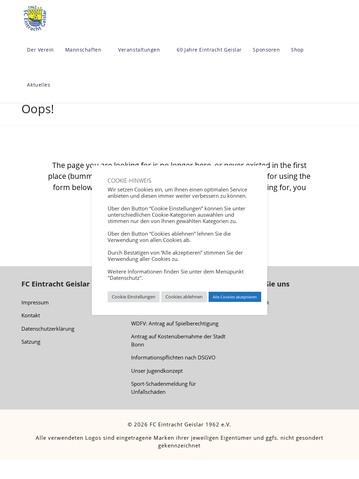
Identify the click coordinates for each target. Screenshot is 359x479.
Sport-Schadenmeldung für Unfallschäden (163, 387)
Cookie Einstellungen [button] (133, 297)
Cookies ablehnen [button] (184, 297)
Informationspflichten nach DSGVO (173, 357)
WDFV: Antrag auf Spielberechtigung (174, 323)
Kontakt (30, 315)
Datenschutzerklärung (47, 328)
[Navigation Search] (62, 85)
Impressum (35, 302)
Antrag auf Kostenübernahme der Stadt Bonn (178, 340)
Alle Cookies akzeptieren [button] (235, 296)
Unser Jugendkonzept (157, 370)
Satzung (30, 341)
